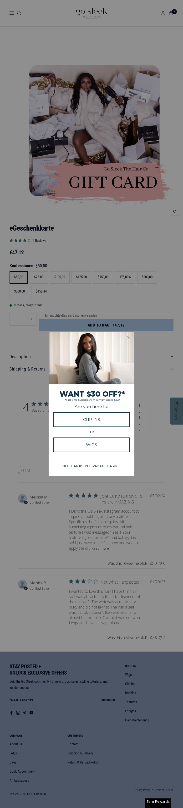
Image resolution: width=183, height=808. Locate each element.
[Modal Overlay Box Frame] (91, 404)
